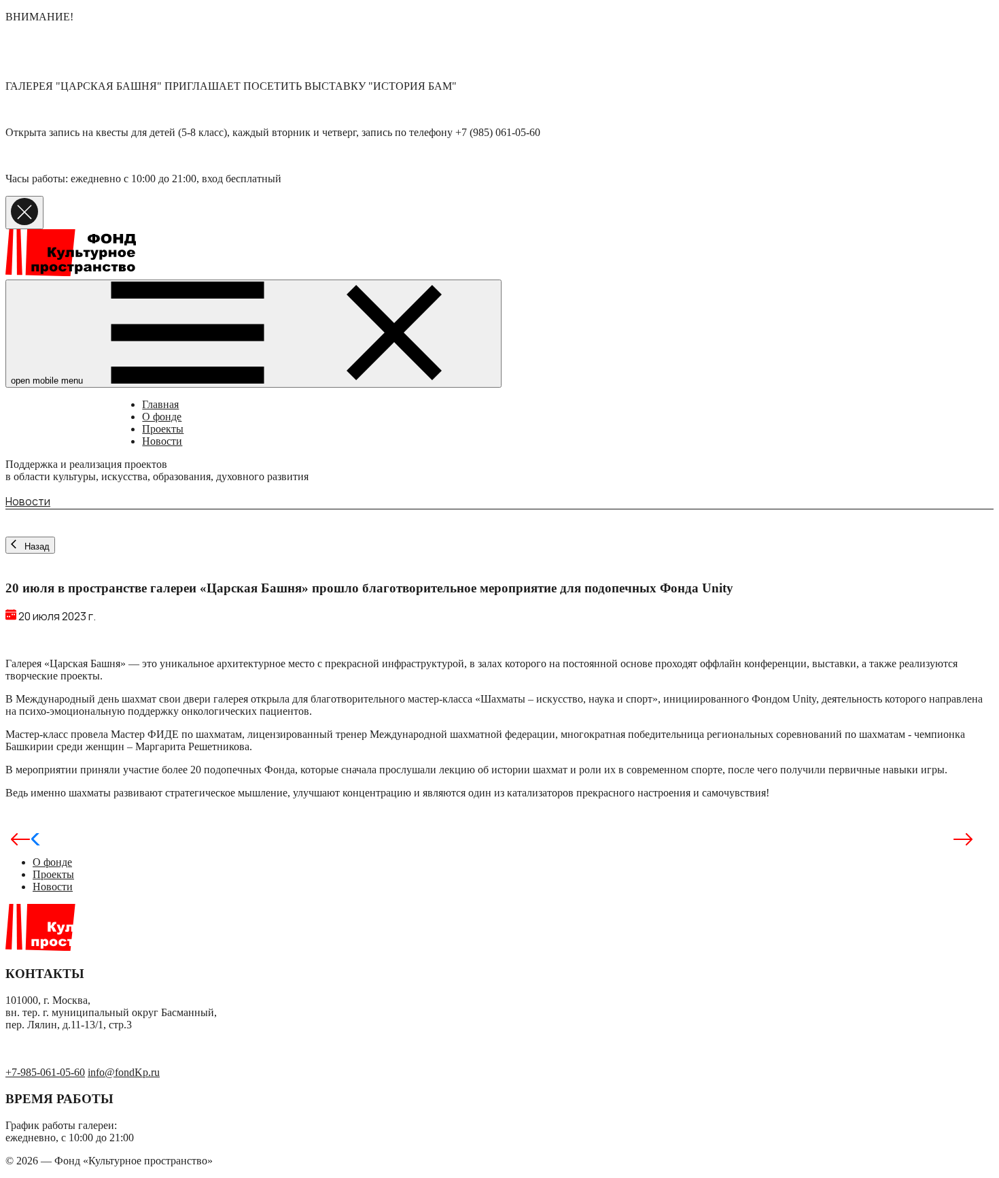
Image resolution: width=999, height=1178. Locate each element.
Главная (160, 404)
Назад (36, 546)
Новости (162, 441)
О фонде (161, 416)
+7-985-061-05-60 (45, 1072)
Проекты (162, 429)
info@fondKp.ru (124, 1072)
